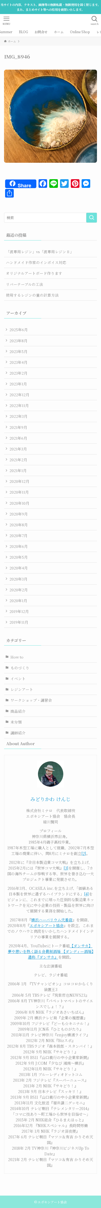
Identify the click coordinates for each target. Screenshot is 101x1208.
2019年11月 (18, 622)
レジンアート (22, 689)
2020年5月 (18, 557)
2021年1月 (18, 470)
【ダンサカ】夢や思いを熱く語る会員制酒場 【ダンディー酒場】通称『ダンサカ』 (50, 951)
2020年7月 (18, 535)
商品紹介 (18, 711)
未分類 (16, 722)
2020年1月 (18, 600)
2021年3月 (18, 449)
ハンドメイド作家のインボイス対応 (36, 262)
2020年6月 (18, 546)
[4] (86, 894)
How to (17, 657)
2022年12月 (19, 394)
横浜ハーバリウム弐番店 (51, 919)
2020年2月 (18, 589)
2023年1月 (18, 383)
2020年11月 (19, 492)
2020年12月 (19, 481)
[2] (83, 853)
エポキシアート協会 (47, 925)
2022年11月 (19, 405)
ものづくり (20, 667)
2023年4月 (18, 362)
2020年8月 (18, 524)
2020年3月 (18, 579)
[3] (66, 868)
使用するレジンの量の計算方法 (32, 295)
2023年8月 (18, 340)
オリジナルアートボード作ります (34, 273)
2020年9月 (18, 514)
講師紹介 (18, 732)
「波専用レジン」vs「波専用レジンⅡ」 (40, 251)
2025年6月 (18, 329)
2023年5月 (18, 351)
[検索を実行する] (91, 218)
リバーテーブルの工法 (24, 284)
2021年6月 (18, 438)
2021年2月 (18, 459)
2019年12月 (19, 611)
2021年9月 (18, 427)
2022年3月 (18, 416)
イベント (18, 678)
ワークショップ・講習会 (31, 700)
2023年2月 (18, 373)
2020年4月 (18, 568)
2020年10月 (19, 503)
